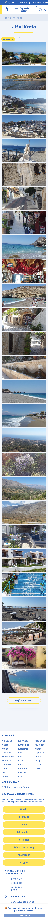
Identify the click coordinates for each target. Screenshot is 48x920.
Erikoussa (7, 760)
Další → (39, 768)
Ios (3, 772)
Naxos (38, 749)
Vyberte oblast (24, 9)
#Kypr (24, 824)
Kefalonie (23, 749)
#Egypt (24, 862)
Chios (5, 768)
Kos (20, 756)
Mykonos (39, 745)
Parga (38, 760)
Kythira (22, 764)
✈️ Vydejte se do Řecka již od (24, 2)
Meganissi (40, 741)
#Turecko (24, 817)
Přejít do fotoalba (13, 18)
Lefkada (22, 768)
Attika (5, 749)
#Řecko (24, 809)
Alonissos (7, 741)
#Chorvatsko (24, 832)
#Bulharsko (24, 855)
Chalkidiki (7, 764)
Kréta (21, 760)
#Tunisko (24, 839)
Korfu (21, 752)
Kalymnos (23, 741)
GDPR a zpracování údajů (15, 787)
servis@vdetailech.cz (22, 902)
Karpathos (23, 745)
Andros (6, 745)
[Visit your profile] (40, 9)
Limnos (22, 776)
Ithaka (5, 776)
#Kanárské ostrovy (24, 847)
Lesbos (22, 772)
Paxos (38, 764)
